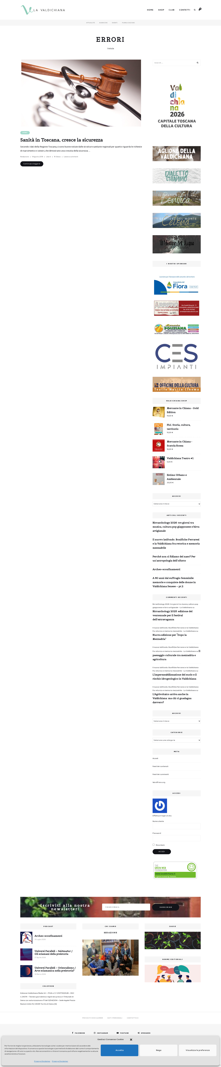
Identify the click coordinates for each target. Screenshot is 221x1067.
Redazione (24, 156)
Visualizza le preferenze (198, 1050)
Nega (158, 1050)
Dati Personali (114, 1018)
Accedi (155, 758)
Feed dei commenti (161, 774)
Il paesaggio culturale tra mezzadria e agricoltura (176, 655)
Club (172, 10)
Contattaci (133, 1018)
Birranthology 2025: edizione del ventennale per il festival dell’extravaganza (172, 615)
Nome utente (158, 821)
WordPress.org (159, 782)
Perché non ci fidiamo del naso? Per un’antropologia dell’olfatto (174, 558)
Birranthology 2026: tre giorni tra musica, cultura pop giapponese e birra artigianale (176, 526)
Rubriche (103, 23)
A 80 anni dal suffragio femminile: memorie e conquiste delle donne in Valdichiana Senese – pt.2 (174, 582)
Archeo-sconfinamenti (166, 569)
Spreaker (146, 1033)
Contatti (184, 10)
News (25, 133)
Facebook (80, 1033)
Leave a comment (71, 156)
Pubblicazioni (128, 23)
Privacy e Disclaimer (42, 1061)
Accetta (120, 1050)
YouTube (124, 1033)
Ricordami (160, 845)
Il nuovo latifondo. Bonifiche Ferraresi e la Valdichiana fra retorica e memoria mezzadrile (176, 543)
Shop (161, 10)
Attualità (90, 23)
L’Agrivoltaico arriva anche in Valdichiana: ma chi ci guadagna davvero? (172, 698)
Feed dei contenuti (160, 766)
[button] (131, 1039)
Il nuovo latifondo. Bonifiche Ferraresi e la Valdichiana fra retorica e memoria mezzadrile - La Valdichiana (175, 629)
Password (157, 833)
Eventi (115, 23)
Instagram (102, 1033)
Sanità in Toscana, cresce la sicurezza (61, 140)
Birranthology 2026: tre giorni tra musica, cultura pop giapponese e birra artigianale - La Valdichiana (175, 606)
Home (150, 10)
